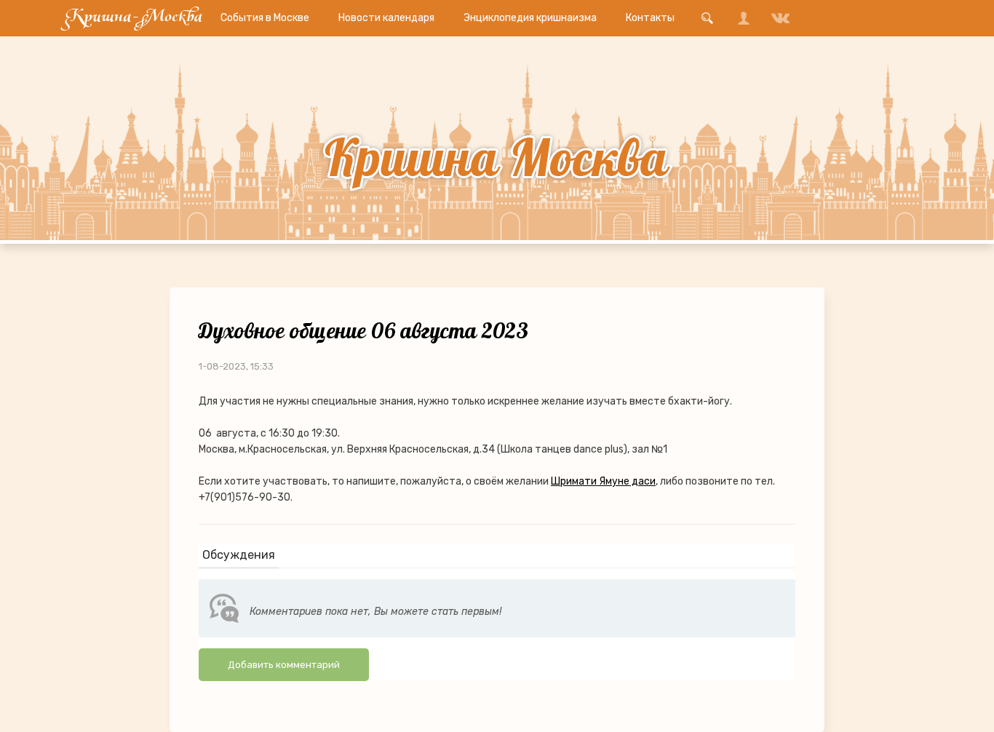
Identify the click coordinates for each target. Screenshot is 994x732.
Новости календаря (386, 18)
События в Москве (264, 18)
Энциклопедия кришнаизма (530, 18)
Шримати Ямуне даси (603, 481)
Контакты (650, 18)
